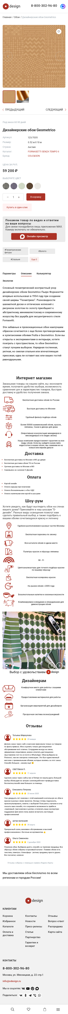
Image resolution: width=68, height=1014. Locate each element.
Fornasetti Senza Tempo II (43, 151)
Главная (7, 17)
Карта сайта (55, 931)
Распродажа (55, 926)
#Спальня (15, 259)
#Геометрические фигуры (13, 251)
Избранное (9, 921)
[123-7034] (21, 186)
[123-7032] (6, 186)
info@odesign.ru (12, 981)
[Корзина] (44, 1009)
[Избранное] (28, 1009)
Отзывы (53, 915)
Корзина (8, 915)
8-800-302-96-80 (44, 5)
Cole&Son (34, 156)
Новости (30, 921)
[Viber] (35, 995)
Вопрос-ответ (56, 921)
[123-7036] (29, 186)
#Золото (42, 251)
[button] (51, 665)
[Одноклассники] (26, 995)
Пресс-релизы (33, 926)
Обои (17, 17)
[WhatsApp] (39, 995)
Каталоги (8, 926)
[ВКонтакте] (21, 995)
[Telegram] (30, 995)
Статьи (29, 931)
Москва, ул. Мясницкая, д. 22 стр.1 (23, 974)
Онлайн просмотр (37, 236)
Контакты (31, 915)
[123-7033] (14, 186)
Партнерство (32, 937)
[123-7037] (37, 186)
